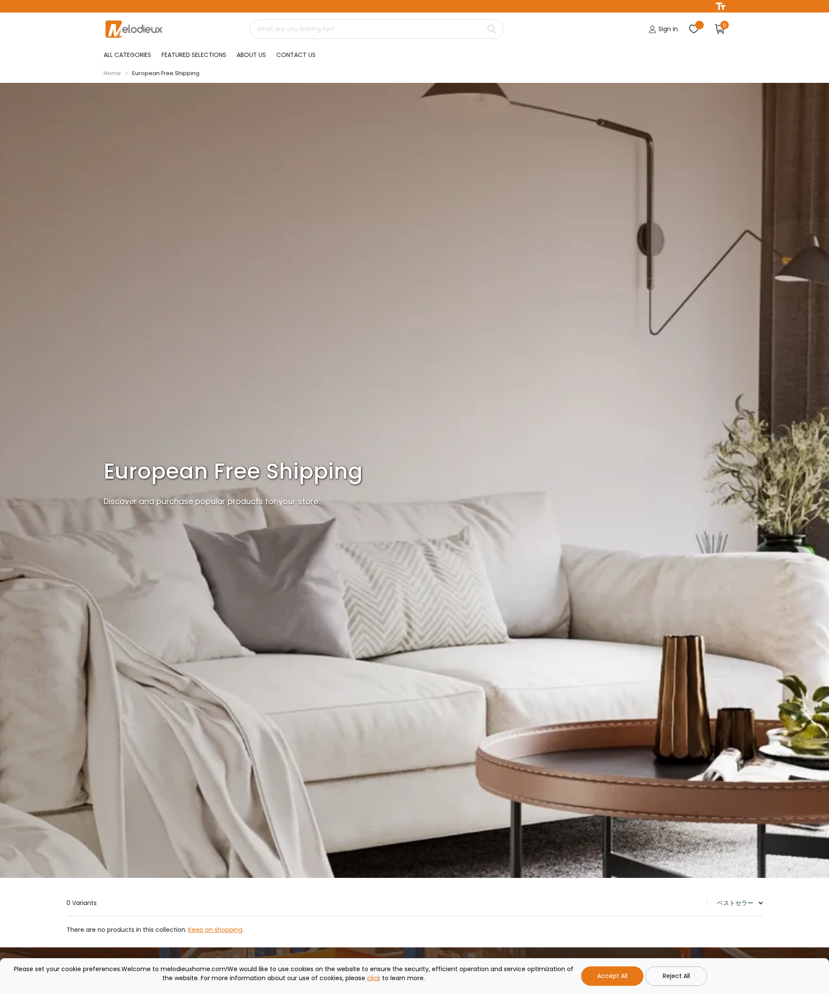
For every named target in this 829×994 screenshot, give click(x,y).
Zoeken (491, 29)
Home (112, 73)
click (373, 978)
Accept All (612, 976)
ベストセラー (735, 903)
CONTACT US (296, 54)
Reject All (676, 976)
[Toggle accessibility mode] (720, 6)
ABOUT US (251, 54)
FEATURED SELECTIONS (193, 54)
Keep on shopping (215, 929)
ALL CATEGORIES (127, 54)
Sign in (667, 29)
